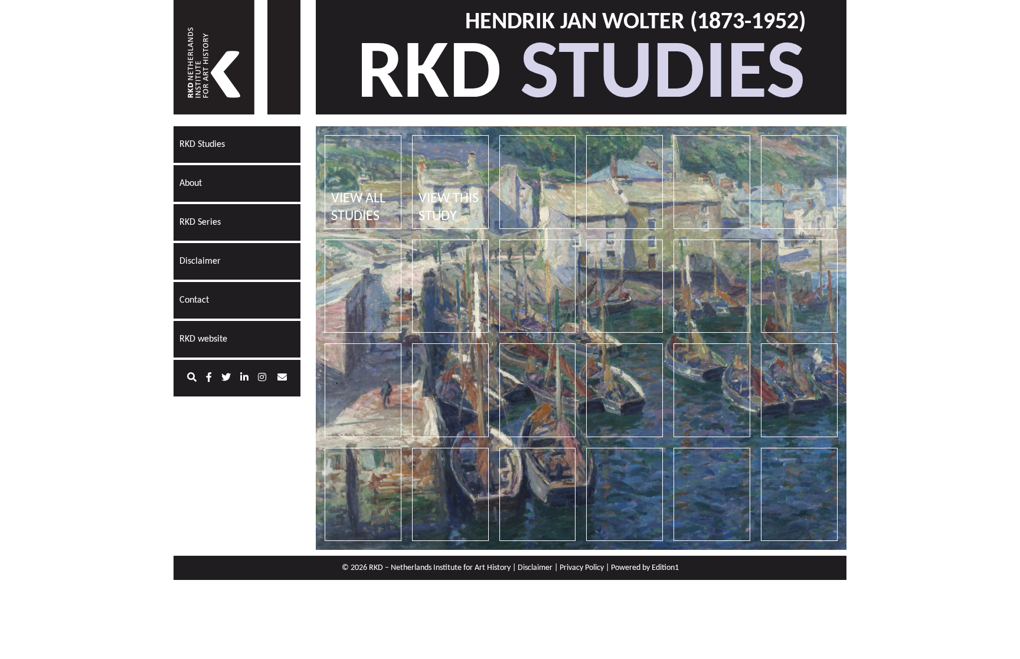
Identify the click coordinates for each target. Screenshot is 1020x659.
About (190, 183)
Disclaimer (200, 261)
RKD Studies (202, 144)
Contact (194, 300)
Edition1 (665, 567)
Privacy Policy (582, 567)
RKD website (203, 339)
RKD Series (200, 222)
